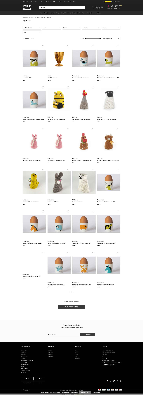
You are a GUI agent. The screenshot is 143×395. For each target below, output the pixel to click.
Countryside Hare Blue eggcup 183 (56, 284)
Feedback (23, 352)
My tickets (50, 354)
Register (50, 350)
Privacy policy (24, 362)
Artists (46, 13)
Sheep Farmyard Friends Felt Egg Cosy (106, 119)
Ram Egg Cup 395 (27, 77)
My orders (50, 352)
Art (41, 13)
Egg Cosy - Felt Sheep (77, 201)
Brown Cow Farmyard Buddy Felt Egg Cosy (108, 160)
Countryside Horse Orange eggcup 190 (32, 243)
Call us (27, 378)
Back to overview (26, 17)
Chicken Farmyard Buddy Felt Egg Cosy (82, 160)
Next (73, 292)
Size (25, 32)
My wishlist (50, 356)
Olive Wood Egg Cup (53, 77)
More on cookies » (97, 392)
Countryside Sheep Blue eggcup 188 (56, 243)
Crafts (52, 13)
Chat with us (27, 383)
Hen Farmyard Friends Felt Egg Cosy (81, 119)
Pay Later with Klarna (25, 370)
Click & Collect (24, 368)
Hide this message (84, 392)
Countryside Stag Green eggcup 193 (106, 201)
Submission (23, 354)
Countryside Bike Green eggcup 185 (31, 276)
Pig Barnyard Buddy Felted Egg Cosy (32, 160)
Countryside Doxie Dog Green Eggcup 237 (108, 77)
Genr (45, 27)
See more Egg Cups (71, 306)
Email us (39, 378)
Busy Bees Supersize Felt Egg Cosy (56, 119)
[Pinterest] (117, 381)
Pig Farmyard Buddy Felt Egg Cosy (56, 160)
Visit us (39, 383)
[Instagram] (110, 381)
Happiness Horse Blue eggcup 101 (105, 284)
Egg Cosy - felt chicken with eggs (31, 201)
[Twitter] (114, 381)
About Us (89, 13)
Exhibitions (64, 13)
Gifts (57, 13)
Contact (98, 13)
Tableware (43, 17)
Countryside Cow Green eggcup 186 (106, 243)
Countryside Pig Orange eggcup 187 (81, 243)
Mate (85, 27)
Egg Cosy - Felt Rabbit (53, 201)
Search (83, 7)
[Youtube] (120, 381)
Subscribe (88, 334)
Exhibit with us (24, 356)
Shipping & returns (25, 364)
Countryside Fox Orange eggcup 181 (81, 284)
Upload (22, 366)
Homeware (37, 17)
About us (23, 358)
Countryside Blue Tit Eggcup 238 (80, 77)
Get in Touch (24, 350)
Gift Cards (80, 13)
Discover (73, 13)
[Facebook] (107, 381)
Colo (65, 27)
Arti (28, 27)
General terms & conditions (27, 360)
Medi (105, 27)
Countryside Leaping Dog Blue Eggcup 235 (33, 119)
